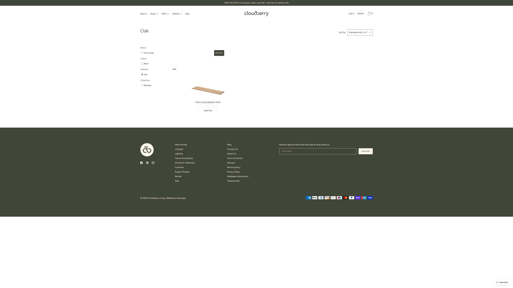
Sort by (342, 32)
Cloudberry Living (156, 198)
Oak (145, 74)
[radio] (201, 105)
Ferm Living (148, 53)
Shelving (147, 85)
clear (174, 69)
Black (145, 64)
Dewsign (181, 198)
